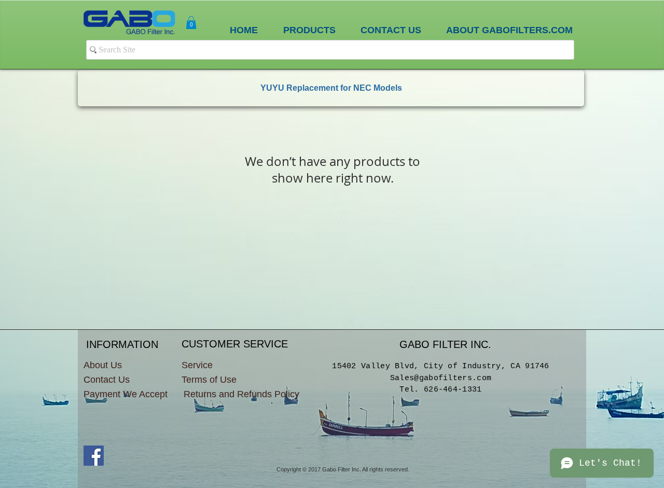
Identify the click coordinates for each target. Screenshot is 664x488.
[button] (191, 22)
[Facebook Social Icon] (94, 455)
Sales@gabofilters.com (440, 378)
